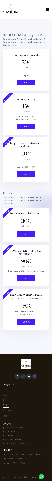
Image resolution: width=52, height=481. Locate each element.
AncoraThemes (9, 477)
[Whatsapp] (41, 476)
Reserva (26, 82)
